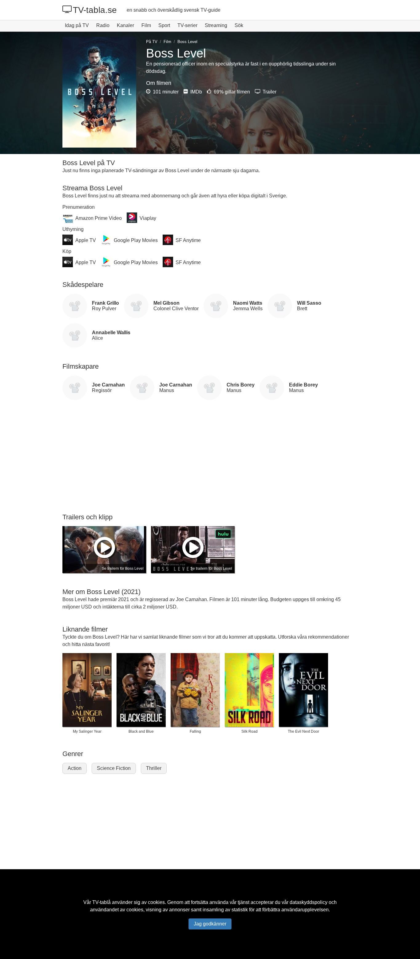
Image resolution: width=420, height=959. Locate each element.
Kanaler (125, 25)
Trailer (268, 91)
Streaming (216, 25)
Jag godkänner (210, 923)
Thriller (153, 768)
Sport (164, 25)
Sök (239, 25)
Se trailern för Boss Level (123, 568)
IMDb (195, 91)
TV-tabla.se (95, 10)
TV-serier (187, 25)
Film (146, 25)
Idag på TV (77, 25)
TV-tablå (101, 902)
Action (74, 768)
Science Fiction (114, 768)
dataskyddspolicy (308, 902)
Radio (102, 25)
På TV (151, 41)
